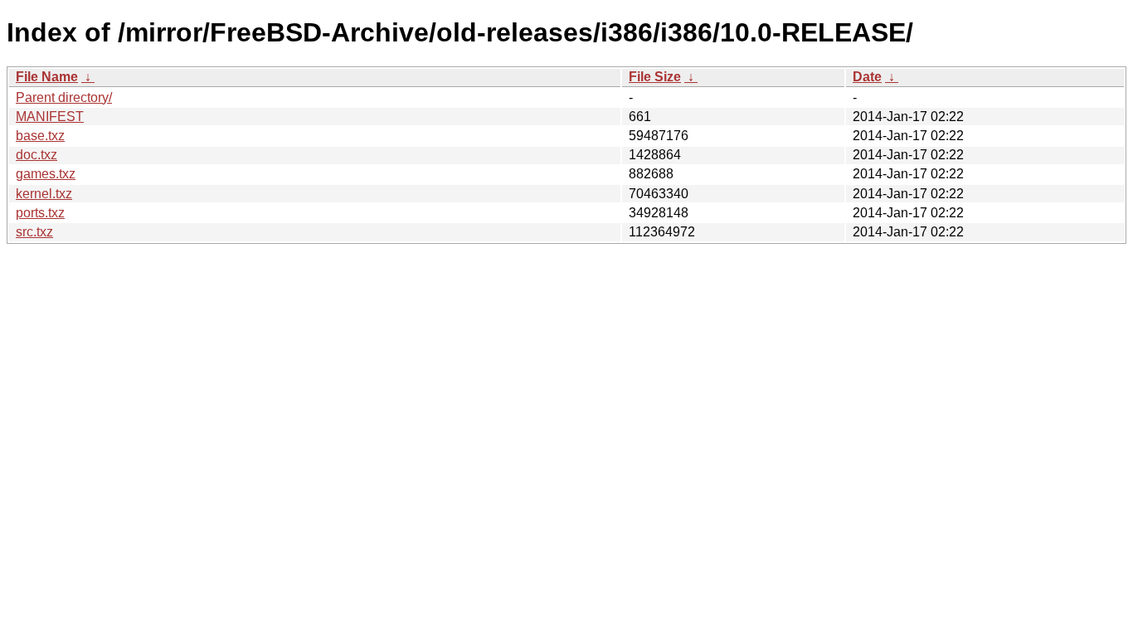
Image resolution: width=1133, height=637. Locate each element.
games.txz (45, 174)
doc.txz (36, 155)
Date (867, 77)
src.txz (34, 232)
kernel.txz (44, 194)
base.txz (40, 136)
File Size (655, 77)
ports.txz (40, 213)
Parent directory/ (64, 97)
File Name (47, 77)
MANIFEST (50, 116)
